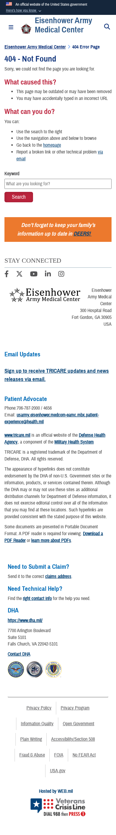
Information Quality (37, 724)
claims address (58, 576)
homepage (52, 145)
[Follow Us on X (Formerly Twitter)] (19, 275)
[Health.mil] (34, 668)
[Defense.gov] (16, 668)
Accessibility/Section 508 (73, 739)
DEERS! (81, 233)
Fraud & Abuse (32, 755)
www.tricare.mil (17, 435)
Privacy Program (75, 708)
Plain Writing (31, 739)
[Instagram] (61, 275)
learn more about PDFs (51, 540)
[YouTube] (33, 275)
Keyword (11, 174)
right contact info (37, 598)
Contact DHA (19, 654)
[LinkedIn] (48, 275)
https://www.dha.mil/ (25, 620)
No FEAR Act (84, 755)
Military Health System (74, 442)
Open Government (78, 724)
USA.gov (57, 771)
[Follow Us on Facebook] (6, 275)
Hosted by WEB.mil (56, 791)
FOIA (58, 755)
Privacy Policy (38, 708)
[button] (24, 11)
